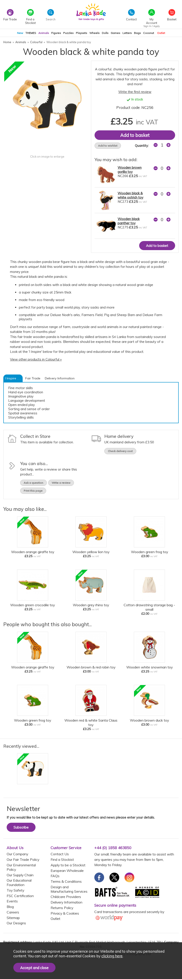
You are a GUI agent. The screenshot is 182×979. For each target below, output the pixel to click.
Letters (127, 33)
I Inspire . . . (13, 378)
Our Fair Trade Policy (23, 859)
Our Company (17, 854)
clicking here (112, 956)
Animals (43, 33)
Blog (10, 906)
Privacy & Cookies (65, 913)
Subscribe (21, 827)
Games (115, 33)
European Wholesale (67, 870)
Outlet (161, 33)
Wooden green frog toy (149, 552)
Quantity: (142, 145)
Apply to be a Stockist (68, 865)
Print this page (33, 490)
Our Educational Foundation (19, 882)
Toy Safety (15, 890)
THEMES (31, 33)
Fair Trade (32, 378)
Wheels (94, 33)
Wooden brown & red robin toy (91, 667)
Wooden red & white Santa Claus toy (90, 722)
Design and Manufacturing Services (69, 889)
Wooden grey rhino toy (91, 605)
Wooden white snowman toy (149, 667)
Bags (137, 33)
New (20, 33)
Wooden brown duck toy (149, 720)
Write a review (61, 482)
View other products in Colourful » (36, 359)
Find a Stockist (62, 859)
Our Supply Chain (20, 875)
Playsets (81, 33)
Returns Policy (62, 908)
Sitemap (13, 917)
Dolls (105, 33)
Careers (13, 912)
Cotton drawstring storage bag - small (149, 607)
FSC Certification (20, 896)
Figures (56, 33)
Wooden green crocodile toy (32, 605)
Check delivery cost (120, 451)
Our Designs (16, 923)
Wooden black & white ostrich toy (130, 195)
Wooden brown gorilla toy (130, 169)
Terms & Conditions (66, 881)
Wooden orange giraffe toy (32, 552)
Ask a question (33, 482)
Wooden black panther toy (129, 221)
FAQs (55, 876)
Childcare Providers (66, 896)
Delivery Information (60, 378)
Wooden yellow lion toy (90, 552)
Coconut (148, 33)
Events (12, 901)
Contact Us (60, 854)
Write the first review (134, 92)
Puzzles (68, 33)
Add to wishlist (107, 145)
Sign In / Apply (151, 26)
